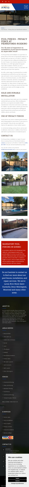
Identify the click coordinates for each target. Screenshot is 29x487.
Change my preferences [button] (17, 483)
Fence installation (8, 420)
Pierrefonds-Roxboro (9, 355)
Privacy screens (7, 426)
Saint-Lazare (6, 368)
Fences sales (6, 417)
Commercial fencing (8, 394)
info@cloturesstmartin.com (8, 149)
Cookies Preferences (4, 485)
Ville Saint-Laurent (8, 362)
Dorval (5, 343)
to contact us (21, 272)
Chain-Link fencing (8, 385)
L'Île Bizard (6, 349)
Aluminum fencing (8, 388)
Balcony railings (7, 433)
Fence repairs (7, 423)
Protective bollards (8, 429)
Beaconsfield (6, 333)
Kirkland (5, 352)
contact (3, 143)
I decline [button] (17, 480)
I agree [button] (17, 478)
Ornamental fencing (8, 382)
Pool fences (6, 391)
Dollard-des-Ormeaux (9, 340)
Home (2, 28)
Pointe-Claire (6, 358)
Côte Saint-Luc (7, 336)
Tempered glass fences (9, 398)
